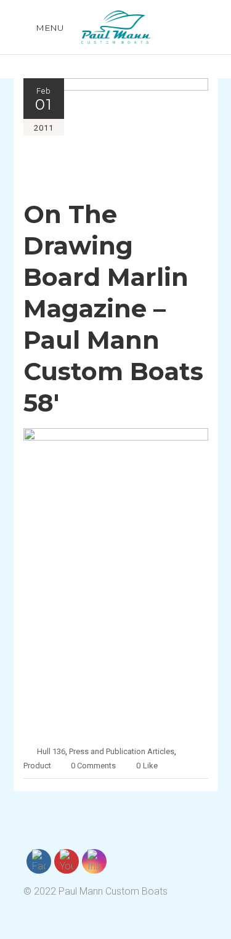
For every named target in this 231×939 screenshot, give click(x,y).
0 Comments (93, 765)
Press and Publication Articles (121, 751)
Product (37, 765)
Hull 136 (51, 751)
